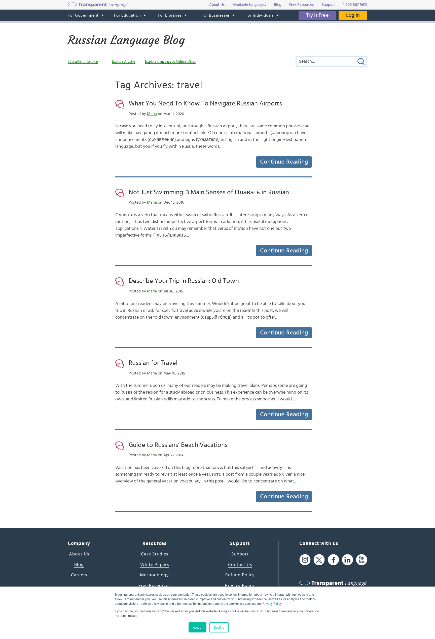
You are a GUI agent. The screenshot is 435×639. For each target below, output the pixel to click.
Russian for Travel (153, 363)
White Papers (154, 564)
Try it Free (317, 15)
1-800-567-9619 (355, 5)
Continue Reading (284, 162)
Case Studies (154, 554)
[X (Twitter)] (319, 560)
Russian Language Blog (126, 40)
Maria (152, 114)
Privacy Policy (272, 603)
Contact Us (240, 564)
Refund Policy (240, 575)
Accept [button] (197, 627)
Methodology (154, 575)
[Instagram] (305, 560)
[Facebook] (333, 560)
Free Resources (154, 585)
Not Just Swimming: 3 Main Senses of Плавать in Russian (209, 192)
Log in (353, 15)
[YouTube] (361, 560)
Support (240, 554)
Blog (79, 564)
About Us (79, 554)
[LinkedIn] (347, 560)
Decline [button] (219, 627)
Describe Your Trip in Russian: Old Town (184, 281)
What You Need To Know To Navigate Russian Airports (205, 103)
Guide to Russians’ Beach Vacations (178, 445)
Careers (79, 575)
